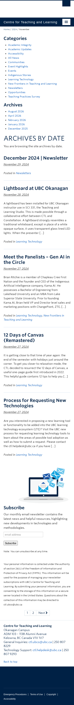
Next (42, 613)
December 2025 (18, 128)
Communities (16, 62)
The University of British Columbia (27, 7)
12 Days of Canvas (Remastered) (24, 337)
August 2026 (16, 111)
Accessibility (16, 53)
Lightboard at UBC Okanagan (36, 188)
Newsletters (15, 88)
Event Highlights (18, 66)
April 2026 (14, 115)
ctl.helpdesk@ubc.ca (47, 650)
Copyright (51, 694)
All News (13, 57)
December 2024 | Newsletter (36, 158)
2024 (14, 29)
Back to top (11, 661)
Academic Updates (19, 49)
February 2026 (17, 120)
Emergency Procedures (15, 694)
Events (12, 70)
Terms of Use (36, 694)
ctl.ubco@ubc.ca (40, 642)
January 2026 (16, 124)
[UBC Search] (66, 4)
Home (7, 29)
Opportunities (16, 92)
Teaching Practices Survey (24, 96)
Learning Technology (21, 79)
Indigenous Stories (19, 75)
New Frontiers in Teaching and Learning (32, 83)
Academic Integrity (19, 45)
